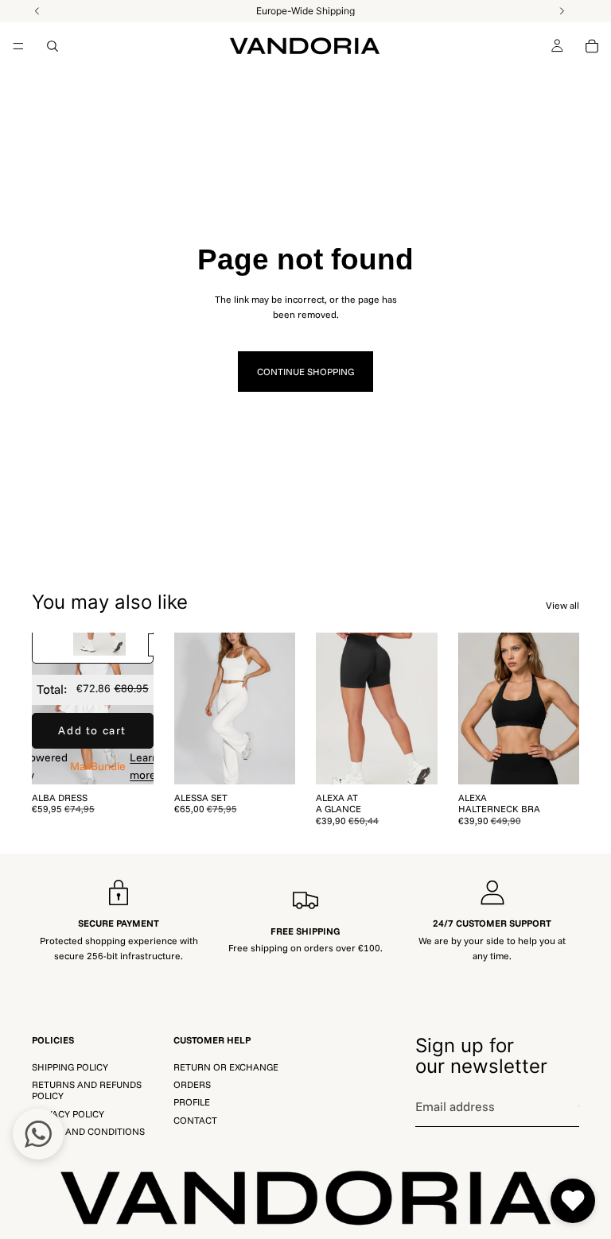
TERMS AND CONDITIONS (88, 1131)
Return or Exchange (225, 1066)
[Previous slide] (49, 708)
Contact (195, 1119)
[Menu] (18, 46)
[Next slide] (136, 708)
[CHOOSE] (129, 759)
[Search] (52, 46)
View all (562, 605)
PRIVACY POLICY (68, 1113)
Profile (191, 1102)
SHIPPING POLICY (70, 1066)
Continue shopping (305, 372)
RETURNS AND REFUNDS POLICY (87, 1090)
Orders (192, 1084)
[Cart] (591, 46)
